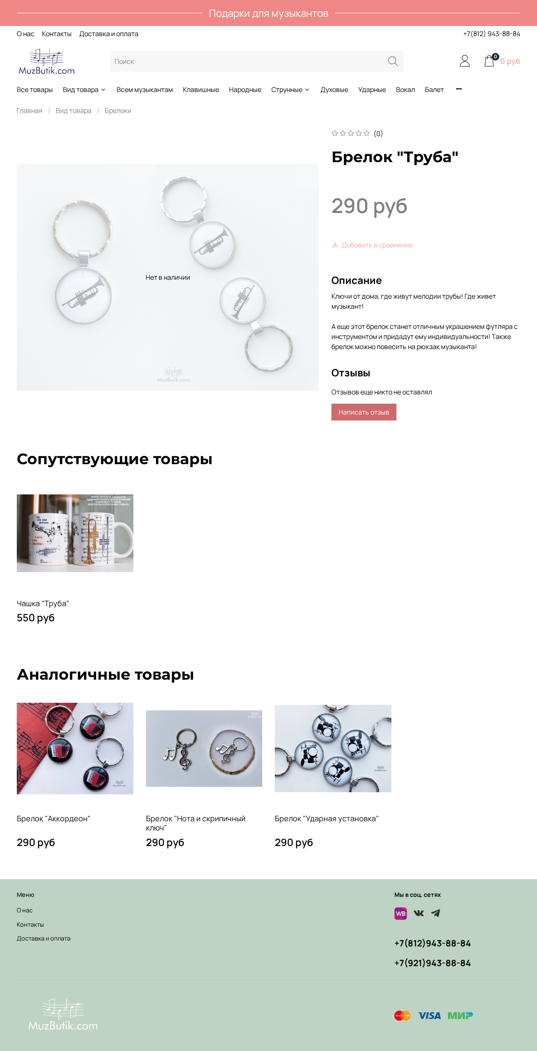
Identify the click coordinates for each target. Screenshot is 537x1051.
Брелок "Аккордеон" (54, 818)
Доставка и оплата (108, 33)
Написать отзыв (364, 412)
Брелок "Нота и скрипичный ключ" (195, 823)
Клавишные (201, 89)
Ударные (372, 89)
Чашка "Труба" (43, 603)
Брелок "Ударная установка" (327, 818)
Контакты (57, 33)
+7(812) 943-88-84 (491, 33)
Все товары (35, 89)
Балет (434, 89)
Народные (245, 89)
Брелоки (118, 110)
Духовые (334, 89)
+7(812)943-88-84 (432, 943)
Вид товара (81, 89)
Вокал (405, 89)
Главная (29, 110)
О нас (25, 33)
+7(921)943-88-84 (432, 963)
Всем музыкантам (145, 89)
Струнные (286, 89)
